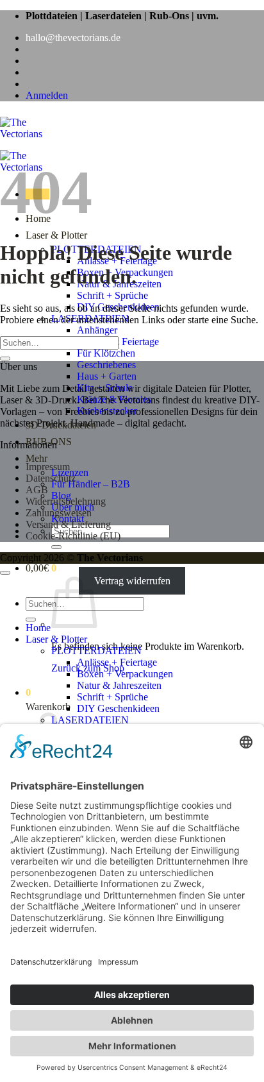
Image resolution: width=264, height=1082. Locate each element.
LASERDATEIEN (90, 719)
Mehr (36, 458)
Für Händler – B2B (90, 483)
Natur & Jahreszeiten (119, 685)
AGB (37, 489)
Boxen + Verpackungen (125, 673)
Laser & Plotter (56, 235)
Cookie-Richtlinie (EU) (73, 535)
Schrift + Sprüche (112, 295)
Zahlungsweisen (59, 512)
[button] (47, 95)
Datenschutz (51, 478)
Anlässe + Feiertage (117, 662)
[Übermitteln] (56, 547)
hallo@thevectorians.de (73, 37)
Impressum (48, 466)
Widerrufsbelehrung (66, 501)
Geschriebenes (106, 364)
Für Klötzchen (106, 353)
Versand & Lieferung (68, 524)
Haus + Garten (106, 376)
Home (38, 627)
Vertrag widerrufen (132, 580)
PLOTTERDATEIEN (96, 650)
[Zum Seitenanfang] (5, 573)
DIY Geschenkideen (118, 708)
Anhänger (97, 330)
